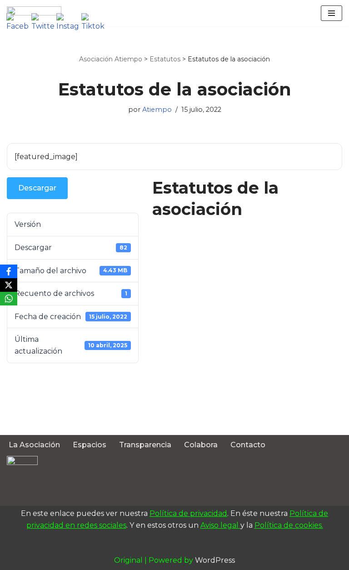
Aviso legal (220, 525)
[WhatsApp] (8, 298)
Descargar (37, 188)
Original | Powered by (154, 560)
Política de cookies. (288, 525)
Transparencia (145, 444)
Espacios (89, 444)
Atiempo (157, 109)
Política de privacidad (188, 513)
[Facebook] (8, 271)
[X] (8, 285)
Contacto (247, 444)
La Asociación (34, 444)
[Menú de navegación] (331, 13)
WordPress (215, 560)
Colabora (201, 444)
